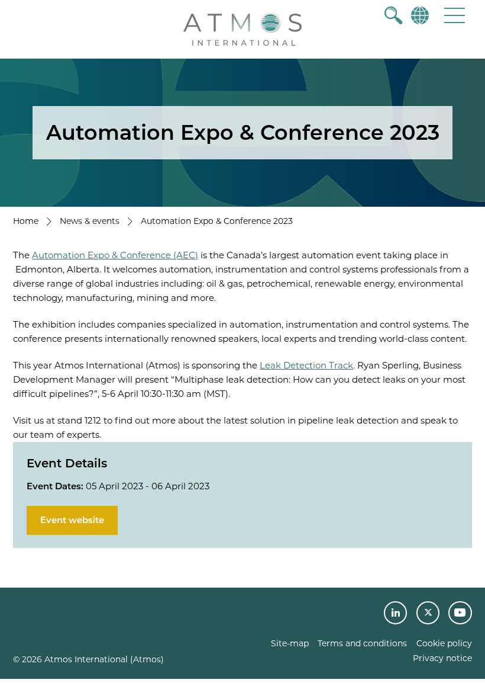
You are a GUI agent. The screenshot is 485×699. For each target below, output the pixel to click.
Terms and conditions (362, 643)
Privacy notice (442, 658)
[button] (454, 15)
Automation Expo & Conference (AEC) (115, 255)
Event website (72, 519)
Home (25, 221)
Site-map (290, 643)
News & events (89, 221)
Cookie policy (444, 643)
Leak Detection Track (306, 365)
